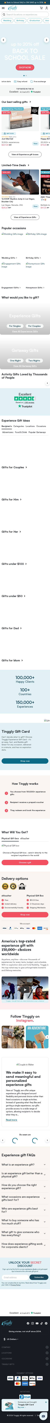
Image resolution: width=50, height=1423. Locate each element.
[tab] (7, 433)
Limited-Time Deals (14, 172)
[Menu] (3, 8)
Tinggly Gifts (8, 1364)
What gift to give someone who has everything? (20, 1240)
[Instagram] (32, 1323)
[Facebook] (28, 1323)
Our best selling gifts (15, 108)
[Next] (46, 40)
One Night (15, 367)
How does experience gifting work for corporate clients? (22, 1252)
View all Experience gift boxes (25, 161)
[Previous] (3, 40)
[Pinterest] (46, 1323)
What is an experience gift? (18, 1171)
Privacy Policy (15, 1292)
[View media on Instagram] (13, 1044)
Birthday (20, 20)
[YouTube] (37, 1323)
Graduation (34, 20)
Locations (7, 1353)
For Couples (34, 333)
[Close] (46, 1406)
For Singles (15, 333)
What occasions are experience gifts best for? (21, 1205)
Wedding (7, 20)
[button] (25, 997)
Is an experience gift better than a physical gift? (22, 1182)
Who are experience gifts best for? (20, 1217)
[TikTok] (41, 1323)
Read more (11, 1126)
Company (6, 1347)
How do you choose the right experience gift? (19, 1193)
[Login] (46, 8)
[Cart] (41, 8)
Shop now (25, 768)
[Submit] (3, 14)
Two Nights (34, 367)
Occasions (7, 1359)
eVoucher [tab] (24, 845)
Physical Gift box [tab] (10, 845)
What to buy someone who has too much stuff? (20, 1229)
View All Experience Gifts (25, 338)
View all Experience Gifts (25, 224)
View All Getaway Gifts (25, 373)
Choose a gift (25, 869)
